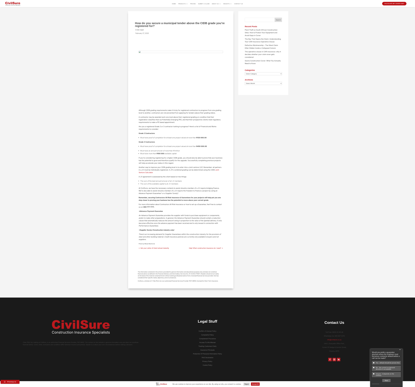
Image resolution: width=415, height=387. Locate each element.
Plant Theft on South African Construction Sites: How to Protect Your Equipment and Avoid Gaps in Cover (261, 32)
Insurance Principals (207, 350)
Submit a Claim (203, 4)
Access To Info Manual (207, 342)
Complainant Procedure (207, 339)
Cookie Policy (207, 365)
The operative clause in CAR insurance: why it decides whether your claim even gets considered (263, 54)
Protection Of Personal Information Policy (207, 354)
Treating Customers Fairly (207, 346)
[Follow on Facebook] (330, 359)
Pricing (193, 4)
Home (174, 4)
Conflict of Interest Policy (207, 331)
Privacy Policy (207, 361)
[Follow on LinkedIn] (338, 359)
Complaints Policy (207, 335)
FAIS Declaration (207, 357)
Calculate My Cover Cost (394, 3)
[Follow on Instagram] (334, 359)
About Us (215, 4)
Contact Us (238, 4)
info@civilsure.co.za (334, 340)
